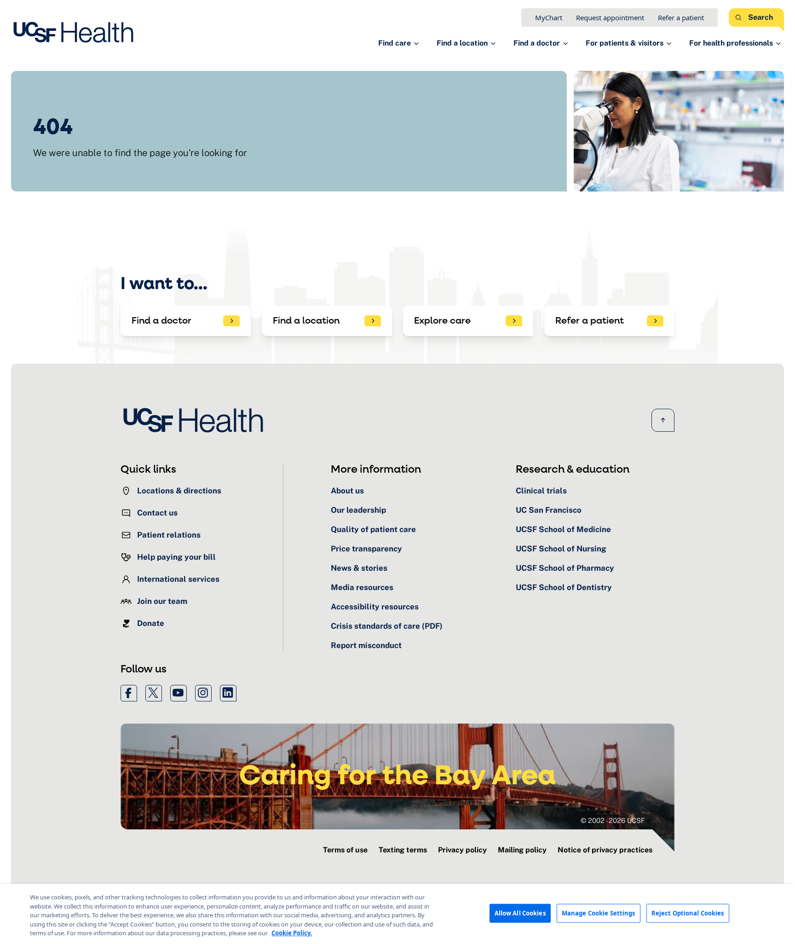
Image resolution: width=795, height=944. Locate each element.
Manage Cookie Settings (598, 913)
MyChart (548, 17)
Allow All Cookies (520, 913)
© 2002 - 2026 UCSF (613, 820)
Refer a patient (681, 17)
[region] (397, 914)
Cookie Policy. (291, 933)
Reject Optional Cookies (687, 913)
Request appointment (610, 17)
